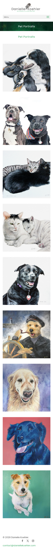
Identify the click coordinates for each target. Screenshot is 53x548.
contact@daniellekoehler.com (19, 545)
